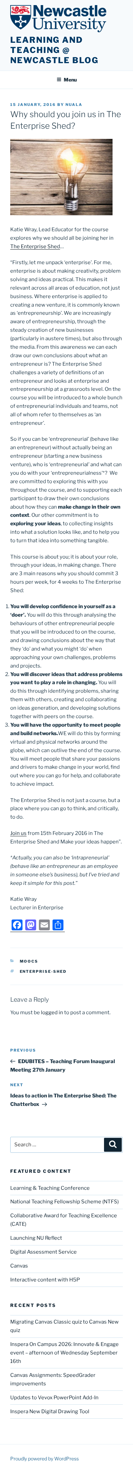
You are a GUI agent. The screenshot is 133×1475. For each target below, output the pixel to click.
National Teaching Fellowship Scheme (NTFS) (64, 1202)
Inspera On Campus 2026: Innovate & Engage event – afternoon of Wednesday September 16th (64, 1352)
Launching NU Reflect (36, 1238)
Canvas (19, 1266)
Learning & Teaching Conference (50, 1188)
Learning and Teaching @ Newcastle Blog (54, 50)
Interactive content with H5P (45, 1280)
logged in (52, 1012)
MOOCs (29, 961)
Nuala (74, 104)
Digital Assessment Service (43, 1252)
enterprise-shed (43, 971)
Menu (70, 80)
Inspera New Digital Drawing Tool (49, 1411)
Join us (18, 833)
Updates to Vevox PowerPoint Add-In (54, 1398)
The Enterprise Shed (35, 246)
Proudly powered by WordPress (44, 1458)
